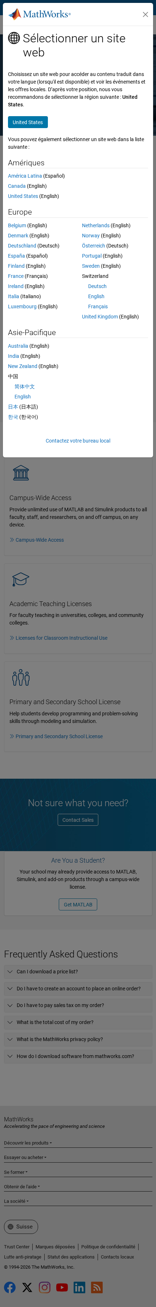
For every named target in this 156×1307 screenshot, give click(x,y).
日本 (13, 407)
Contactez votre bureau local (78, 441)
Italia (13, 296)
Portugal (92, 256)
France (16, 276)
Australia (18, 346)
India (13, 356)
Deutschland (22, 246)
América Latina (25, 176)
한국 (13, 417)
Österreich (93, 246)
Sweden (91, 266)
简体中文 (25, 386)
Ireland (16, 286)
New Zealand (22, 366)
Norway (91, 235)
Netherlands (96, 225)
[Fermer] (145, 14)
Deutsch (97, 286)
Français (98, 306)
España (16, 256)
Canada (17, 186)
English (96, 296)
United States (23, 196)
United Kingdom (100, 317)
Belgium (17, 225)
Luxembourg (22, 306)
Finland (16, 266)
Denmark (18, 235)
